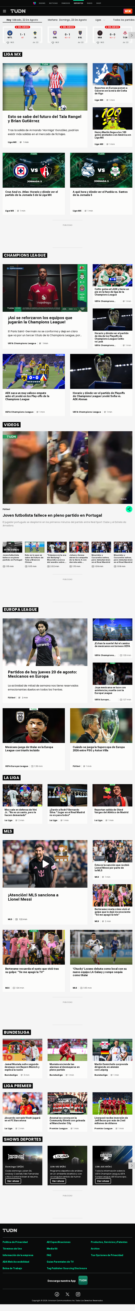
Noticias (53, 3)
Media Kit (52, 1248)
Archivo (95, 1248)
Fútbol (11, 697)
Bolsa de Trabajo (12, 1268)
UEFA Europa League (102, 699)
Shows (42, 3)
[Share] (129, 509)
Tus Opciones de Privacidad (107, 1255)
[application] (67, 467)
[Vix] (127, 11)
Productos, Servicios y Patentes (109, 1242)
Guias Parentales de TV (60, 1261)
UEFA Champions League (22, 343)
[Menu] (4, 11)
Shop (98, 3)
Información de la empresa (18, 1255)
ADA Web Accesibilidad (16, 1261)
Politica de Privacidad (15, 1242)
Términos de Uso (12, 1248)
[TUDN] (18, 11)
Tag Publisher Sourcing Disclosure (67, 1268)
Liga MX (12, 142)
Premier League (59, 1128)
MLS (10, 919)
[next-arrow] (131, 35)
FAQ (49, 1255)
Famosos (66, 3)
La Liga (8, 820)
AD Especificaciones (58, 1242)
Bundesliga (11, 1075)
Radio (89, 3)
